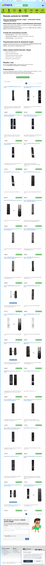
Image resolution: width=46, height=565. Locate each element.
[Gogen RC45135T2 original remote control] (13, 180)
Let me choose (38, 557)
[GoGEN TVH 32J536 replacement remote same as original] (32, 465)
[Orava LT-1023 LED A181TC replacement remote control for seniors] (13, 493)
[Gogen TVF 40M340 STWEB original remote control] (32, 152)
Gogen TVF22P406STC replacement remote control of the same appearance (12, 400)
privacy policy (13, 535)
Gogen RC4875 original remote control (31, 428)
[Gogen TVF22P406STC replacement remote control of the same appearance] (13, 408)
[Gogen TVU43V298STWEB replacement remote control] (13, 95)
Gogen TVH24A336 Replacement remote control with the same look (13, 144)
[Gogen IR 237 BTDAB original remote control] (32, 180)
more (7, 108)
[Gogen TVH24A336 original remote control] (32, 380)
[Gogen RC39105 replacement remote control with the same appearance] (32, 408)
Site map (15, 551)
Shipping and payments (5, 554)
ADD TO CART (19, 112)
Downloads (16, 550)
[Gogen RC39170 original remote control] (13, 465)
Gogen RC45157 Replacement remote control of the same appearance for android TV (32, 115)
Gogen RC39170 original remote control (11, 456)
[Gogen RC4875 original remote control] (32, 436)
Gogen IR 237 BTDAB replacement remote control (13, 200)
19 (38, 83)
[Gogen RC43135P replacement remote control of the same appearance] (13, 237)
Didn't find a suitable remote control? (23, 77)
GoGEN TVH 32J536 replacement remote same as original (33, 457)
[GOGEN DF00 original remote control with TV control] (13, 380)
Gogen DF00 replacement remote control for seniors (12, 343)
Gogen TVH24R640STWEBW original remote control (12, 286)
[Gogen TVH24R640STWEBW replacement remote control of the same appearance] (32, 237)
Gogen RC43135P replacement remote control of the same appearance (13, 229)
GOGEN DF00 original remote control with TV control (12, 371)
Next (41, 83)
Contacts (5, 550)
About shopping (17, 552)
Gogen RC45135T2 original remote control (12, 171)
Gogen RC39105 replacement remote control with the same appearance (33, 400)
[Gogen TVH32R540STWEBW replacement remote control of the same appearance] (32, 209)
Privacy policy (5, 551)
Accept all (28, 561)
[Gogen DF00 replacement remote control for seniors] (13, 351)
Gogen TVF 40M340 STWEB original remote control (32, 144)
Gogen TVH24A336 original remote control (31, 371)
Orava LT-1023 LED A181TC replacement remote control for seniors (13, 485)
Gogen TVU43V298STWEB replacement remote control (12, 87)
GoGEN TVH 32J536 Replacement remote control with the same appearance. (13, 115)
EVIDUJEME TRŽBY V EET (11, 563)
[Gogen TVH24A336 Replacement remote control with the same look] (13, 152)
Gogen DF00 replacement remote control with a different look (32, 343)
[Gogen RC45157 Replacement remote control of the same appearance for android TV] (32, 123)
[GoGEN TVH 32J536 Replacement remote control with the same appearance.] (13, 123)
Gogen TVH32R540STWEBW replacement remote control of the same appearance (33, 201)
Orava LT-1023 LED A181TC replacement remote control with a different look (32, 485)
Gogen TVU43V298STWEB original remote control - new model (31, 258)
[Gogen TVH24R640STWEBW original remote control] (13, 294)
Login (38, 0)
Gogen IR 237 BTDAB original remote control (32, 171)
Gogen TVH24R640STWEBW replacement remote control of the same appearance (33, 229)
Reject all (38, 561)
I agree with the (10, 535)
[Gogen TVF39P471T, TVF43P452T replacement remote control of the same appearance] (13, 436)
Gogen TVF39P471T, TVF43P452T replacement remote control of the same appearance (12, 428)
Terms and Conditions (7, 552)
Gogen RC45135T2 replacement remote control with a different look (32, 87)
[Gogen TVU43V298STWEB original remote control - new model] (32, 266)
